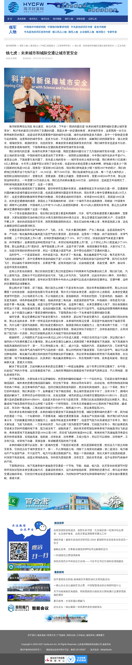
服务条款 (41, 634)
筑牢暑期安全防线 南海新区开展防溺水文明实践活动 (82, 579)
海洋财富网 (11, 45)
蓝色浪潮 (21, 19)
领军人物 (69, 19)
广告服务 (61, 634)
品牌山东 (93, 19)
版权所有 (90, 634)
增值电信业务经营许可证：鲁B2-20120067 (66, 649)
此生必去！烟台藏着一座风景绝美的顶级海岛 (78, 606)
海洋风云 (33, 19)
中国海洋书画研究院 (35, 26)
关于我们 (32, 634)
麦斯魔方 (100, 634)
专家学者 (112, 31)
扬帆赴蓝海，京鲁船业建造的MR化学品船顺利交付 (81, 549)
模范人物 (73, 31)
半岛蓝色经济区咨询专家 (37, 31)
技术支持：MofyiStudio (101, 649)
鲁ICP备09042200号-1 (30, 649)
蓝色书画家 (100, 26)
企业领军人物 (87, 31)
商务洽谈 (71, 634)
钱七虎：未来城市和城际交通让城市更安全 (94, 45)
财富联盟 (81, 19)
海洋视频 (57, 19)
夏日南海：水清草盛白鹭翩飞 (69, 600)
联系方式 (51, 634)
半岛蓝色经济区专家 (81, 26)
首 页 (9, 19)
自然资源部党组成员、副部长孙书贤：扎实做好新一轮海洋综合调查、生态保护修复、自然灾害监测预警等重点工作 (88, 531)
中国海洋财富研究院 (58, 26)
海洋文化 (45, 19)
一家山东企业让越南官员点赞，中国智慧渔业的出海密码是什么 (87, 585)
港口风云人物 (59, 31)
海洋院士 (101, 31)
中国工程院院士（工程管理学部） (56, 45)
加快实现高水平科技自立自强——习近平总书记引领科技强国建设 (88, 561)
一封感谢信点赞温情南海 (67, 555)
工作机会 (81, 634)
